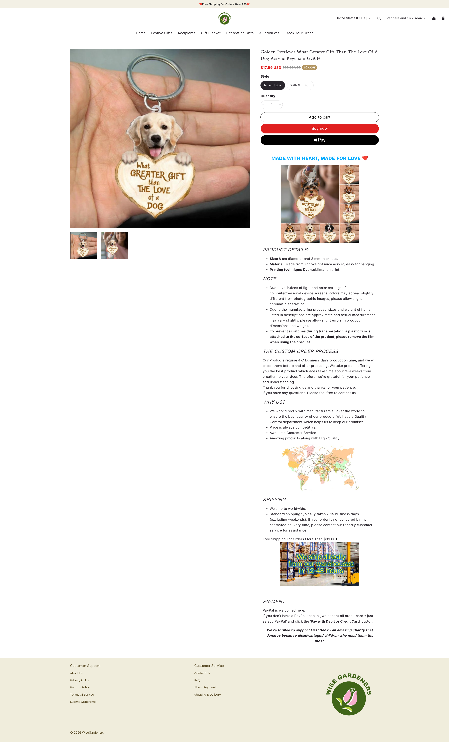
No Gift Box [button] (272, 85)
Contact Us (202, 673)
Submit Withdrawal (83, 702)
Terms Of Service (82, 695)
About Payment (205, 687)
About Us (76, 673)
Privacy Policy (79, 680)
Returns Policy (80, 687)
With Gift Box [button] (300, 85)
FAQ (197, 680)
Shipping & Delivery (207, 695)
